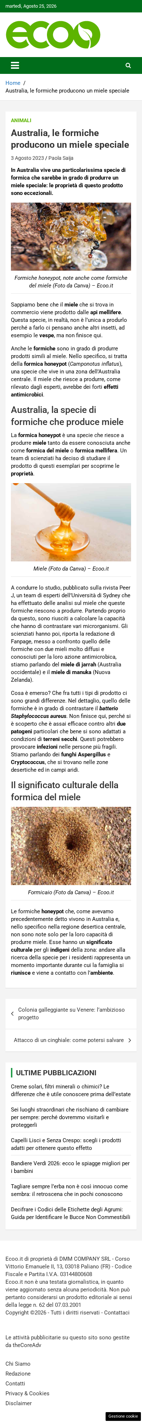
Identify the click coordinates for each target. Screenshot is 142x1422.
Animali (21, 120)
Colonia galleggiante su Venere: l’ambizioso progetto (71, 1014)
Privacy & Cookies (27, 1393)
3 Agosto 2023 (27, 158)
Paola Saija (61, 158)
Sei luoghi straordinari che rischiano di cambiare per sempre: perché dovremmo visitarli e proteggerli (70, 1117)
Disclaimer (18, 1403)
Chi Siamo (18, 1364)
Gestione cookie (123, 1416)
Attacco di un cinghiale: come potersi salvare (69, 1040)
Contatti (15, 1383)
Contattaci (117, 1312)
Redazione (18, 1373)
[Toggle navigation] (14, 65)
